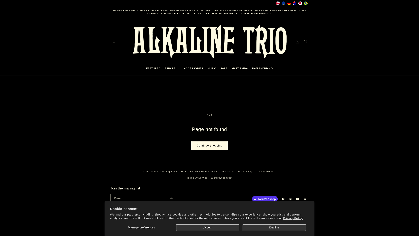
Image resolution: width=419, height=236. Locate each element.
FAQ (183, 171)
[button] (114, 41)
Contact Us (227, 171)
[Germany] (289, 4)
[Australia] (294, 4)
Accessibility (244, 171)
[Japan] (300, 4)
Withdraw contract (221, 177)
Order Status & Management (160, 171)
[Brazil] (306, 4)
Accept (207, 227)
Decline (274, 227)
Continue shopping (209, 145)
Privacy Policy (293, 218)
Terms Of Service (197, 177)
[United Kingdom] (278, 4)
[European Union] (283, 4)
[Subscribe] (171, 198)
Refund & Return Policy (203, 171)
